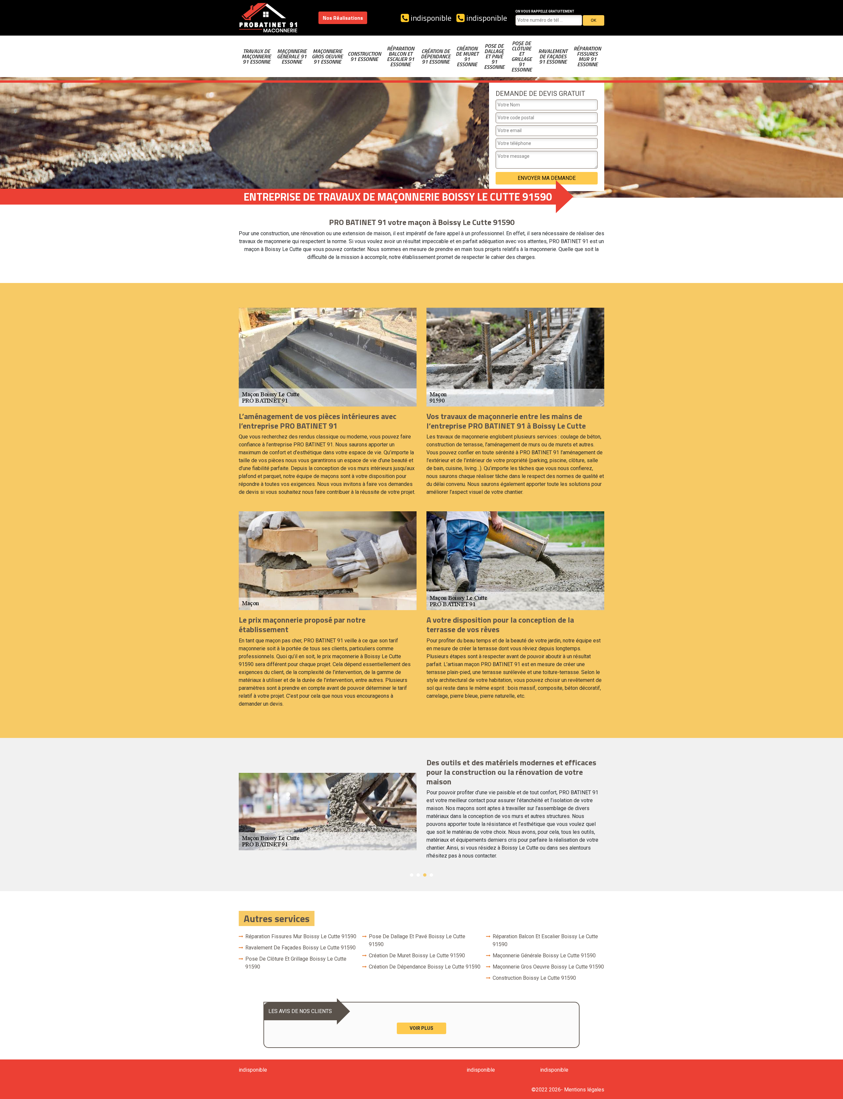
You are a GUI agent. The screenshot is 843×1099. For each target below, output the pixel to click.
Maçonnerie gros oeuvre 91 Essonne (327, 56)
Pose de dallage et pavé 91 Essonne (494, 56)
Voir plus (421, 1028)
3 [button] (424, 875)
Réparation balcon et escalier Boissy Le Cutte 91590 (545, 940)
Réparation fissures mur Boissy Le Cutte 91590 (300, 936)
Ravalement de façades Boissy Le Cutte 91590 (300, 947)
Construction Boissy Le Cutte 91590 (534, 978)
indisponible (430, 18)
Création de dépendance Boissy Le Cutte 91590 (424, 967)
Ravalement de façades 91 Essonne (552, 56)
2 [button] (418, 875)
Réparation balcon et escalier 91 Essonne (400, 56)
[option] (421, 811)
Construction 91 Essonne (364, 56)
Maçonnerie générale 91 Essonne (292, 56)
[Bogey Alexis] (268, 18)
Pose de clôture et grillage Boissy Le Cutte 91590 (295, 963)
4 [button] (431, 875)
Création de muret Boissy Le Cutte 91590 (417, 955)
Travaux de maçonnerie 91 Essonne (256, 56)
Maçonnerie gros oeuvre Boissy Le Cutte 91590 (548, 967)
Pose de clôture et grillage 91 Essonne (521, 56)
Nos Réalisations (343, 18)
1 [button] (411, 875)
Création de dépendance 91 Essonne (435, 56)
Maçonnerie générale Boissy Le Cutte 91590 (544, 955)
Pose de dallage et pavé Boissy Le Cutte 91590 (417, 940)
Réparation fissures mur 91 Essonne (587, 56)
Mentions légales (584, 1089)
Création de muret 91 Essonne (467, 56)
